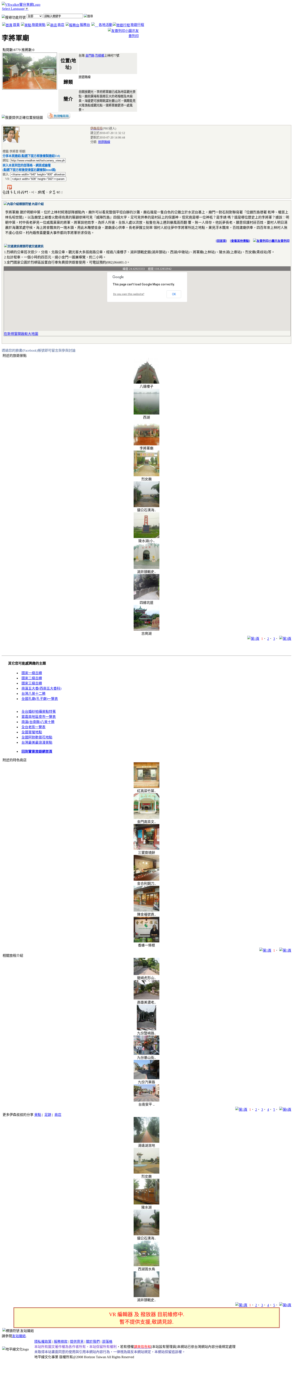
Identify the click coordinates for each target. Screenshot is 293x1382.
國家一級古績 (31, 673)
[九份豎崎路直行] (146, 1029)
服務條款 (61, 1341)
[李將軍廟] (146, 444)
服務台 (85, 25)
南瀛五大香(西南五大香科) (41, 688)
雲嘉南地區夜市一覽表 (38, 717)
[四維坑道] (146, 598)
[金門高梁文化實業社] (146, 818)
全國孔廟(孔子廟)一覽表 (39, 699)
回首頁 (221, 241)
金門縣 (89, 55)
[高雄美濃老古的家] (146, 998)
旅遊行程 (137, 25)
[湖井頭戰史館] (146, 568)
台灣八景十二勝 (33, 693)
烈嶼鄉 (99, 55)
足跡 (47, 1115)
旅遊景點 (38, 25)
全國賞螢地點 (31, 732)
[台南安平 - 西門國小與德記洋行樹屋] (146, 1100)
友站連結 (19, 1336)
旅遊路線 (104, 142)
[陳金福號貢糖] (146, 910)
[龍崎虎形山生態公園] (146, 974)
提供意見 (77, 1341)
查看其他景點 (240, 241)
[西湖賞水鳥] (146, 1265)
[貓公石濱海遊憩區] (146, 506)
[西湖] (146, 413)
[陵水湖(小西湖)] (146, 537)
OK (174, 294)
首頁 (16, 25)
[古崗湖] (146, 629)
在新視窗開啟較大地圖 (21, 334)
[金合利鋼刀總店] (146, 879)
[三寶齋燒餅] (146, 848)
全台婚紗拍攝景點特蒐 (38, 711)
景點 (37, 1115)
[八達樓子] (146, 382)
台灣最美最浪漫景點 (36, 742)
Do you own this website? (128, 294)
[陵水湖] (146, 1203)
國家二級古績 (31, 678)
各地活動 (105, 25)
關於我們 (93, 1341)
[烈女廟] (146, 475)
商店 (60, 25)
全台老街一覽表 (33, 727)
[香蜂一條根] (146, 941)
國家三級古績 (31, 683)
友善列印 (284, 241)
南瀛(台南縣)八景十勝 (37, 722)
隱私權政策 (42, 1341)
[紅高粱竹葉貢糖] (146, 787)
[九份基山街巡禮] (146, 1053)
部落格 (107, 1341)
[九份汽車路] (146, 1078)
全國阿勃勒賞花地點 (36, 737)
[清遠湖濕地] (146, 1141)
